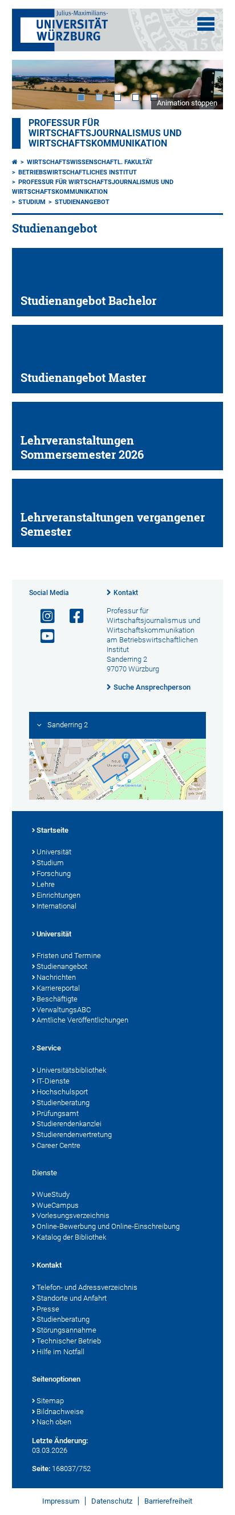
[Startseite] (15, 162)
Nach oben (54, 1422)
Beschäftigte (57, 999)
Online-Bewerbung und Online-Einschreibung (108, 1226)
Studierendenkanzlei (69, 1123)
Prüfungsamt (58, 1113)
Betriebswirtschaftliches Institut (77, 172)
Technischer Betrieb (69, 1341)
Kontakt (126, 593)
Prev (32, 84)
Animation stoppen (187, 103)
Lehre (46, 884)
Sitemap (50, 1400)
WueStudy (53, 1194)
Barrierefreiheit (168, 1501)
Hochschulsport (62, 1092)
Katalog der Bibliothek (71, 1237)
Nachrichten (56, 977)
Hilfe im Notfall (60, 1351)
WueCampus (58, 1205)
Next (203, 84)
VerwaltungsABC (64, 1009)
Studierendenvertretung (74, 1134)
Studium (32, 202)
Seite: (41, 1468)
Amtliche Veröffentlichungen (82, 1020)
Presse (48, 1309)
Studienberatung (63, 1102)
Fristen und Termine (69, 955)
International (56, 906)
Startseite (52, 830)
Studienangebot (82, 202)
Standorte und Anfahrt (72, 1298)
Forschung (54, 873)
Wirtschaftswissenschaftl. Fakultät (90, 162)
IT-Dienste (53, 1081)
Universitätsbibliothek (71, 1070)
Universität (54, 852)
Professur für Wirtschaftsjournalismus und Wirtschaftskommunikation (105, 133)
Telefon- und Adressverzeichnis (87, 1287)
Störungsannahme (66, 1330)
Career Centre (58, 1145)
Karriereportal (58, 988)
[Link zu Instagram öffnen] (42, 616)
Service (49, 1048)
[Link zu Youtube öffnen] (42, 636)
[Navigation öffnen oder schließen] (205, 24)
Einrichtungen (58, 895)
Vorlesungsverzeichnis (73, 1215)
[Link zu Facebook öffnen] (72, 616)
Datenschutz (111, 1501)
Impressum (60, 1501)
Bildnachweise (60, 1411)
